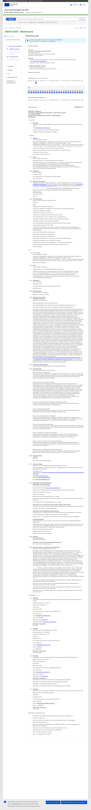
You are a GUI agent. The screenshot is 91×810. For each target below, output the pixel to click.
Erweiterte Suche (32, 22)
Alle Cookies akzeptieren (53, 802)
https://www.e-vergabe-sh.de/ (49, 621)
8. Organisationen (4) (12, 77)
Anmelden (75, 4)
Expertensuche (41, 22)
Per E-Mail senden (13, 56)
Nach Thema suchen (50, 22)
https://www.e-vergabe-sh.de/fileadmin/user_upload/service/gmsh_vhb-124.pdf (53, 359)
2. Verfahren (10, 70)
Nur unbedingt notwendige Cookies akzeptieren (74, 802)
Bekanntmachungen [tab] (10, 36)
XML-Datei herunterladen (15, 46)
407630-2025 (59, 39)
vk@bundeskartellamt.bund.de (43, 644)
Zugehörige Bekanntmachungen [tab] (12, 39)
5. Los (8, 73)
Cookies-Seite (15, 804)
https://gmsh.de (44, 619)
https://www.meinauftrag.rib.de (43, 477)
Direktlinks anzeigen (14, 49)
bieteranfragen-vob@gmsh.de (39, 61)
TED (6, 27)
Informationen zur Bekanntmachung (11, 81)
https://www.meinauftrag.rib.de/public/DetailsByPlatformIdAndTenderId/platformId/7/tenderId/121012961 (56, 357)
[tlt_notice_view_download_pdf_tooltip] (29, 92)
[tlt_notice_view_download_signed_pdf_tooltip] (36, 83)
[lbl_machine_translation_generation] (46, 97)
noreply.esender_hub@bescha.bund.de (45, 703)
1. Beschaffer (10, 66)
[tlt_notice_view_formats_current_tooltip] (82, 107)
